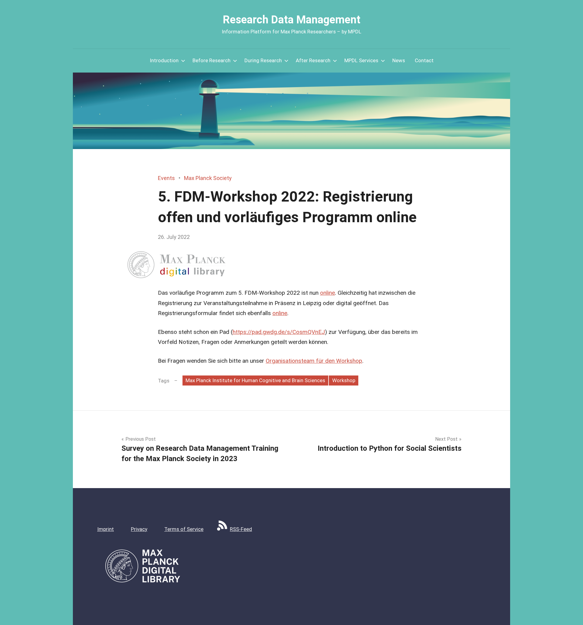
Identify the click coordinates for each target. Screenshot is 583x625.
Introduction (164, 60)
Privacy (139, 529)
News (398, 60)
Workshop (343, 380)
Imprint (105, 529)
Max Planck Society (208, 178)
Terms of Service (183, 529)
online (327, 292)
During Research (263, 60)
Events (166, 178)
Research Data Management (291, 19)
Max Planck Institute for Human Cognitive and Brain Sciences (255, 380)
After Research (313, 60)
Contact (424, 60)
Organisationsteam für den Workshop (314, 360)
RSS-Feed (241, 529)
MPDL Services (361, 60)
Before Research (211, 60)
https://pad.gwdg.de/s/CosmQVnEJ (279, 331)
